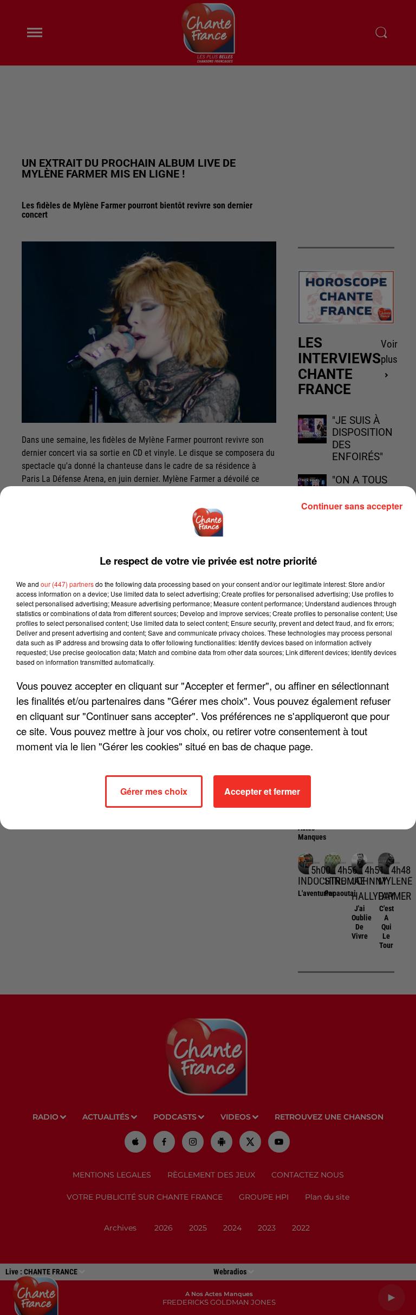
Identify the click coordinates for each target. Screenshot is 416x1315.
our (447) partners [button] (67, 583)
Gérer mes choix (153, 791)
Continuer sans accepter (351, 506)
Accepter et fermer (262, 791)
